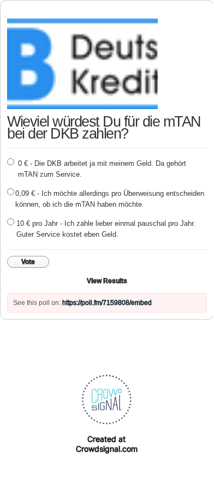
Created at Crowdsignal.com (107, 443)
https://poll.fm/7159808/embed (107, 303)
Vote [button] (28, 262)
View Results (107, 281)
